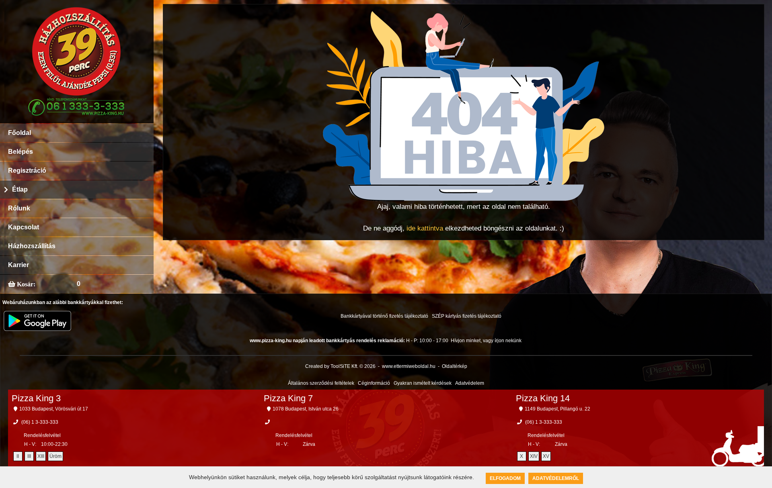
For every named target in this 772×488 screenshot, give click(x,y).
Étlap (20, 189)
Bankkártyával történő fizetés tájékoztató (384, 316)
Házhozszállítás (31, 246)
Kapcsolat (23, 227)
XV (546, 456)
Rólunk (19, 208)
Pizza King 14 (543, 398)
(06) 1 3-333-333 (39, 422)
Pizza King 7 (288, 398)
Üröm (55, 456)
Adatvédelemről (555, 478)
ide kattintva (425, 228)
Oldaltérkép (454, 366)
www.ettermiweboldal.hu (408, 366)
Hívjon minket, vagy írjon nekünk (486, 340)
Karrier (18, 264)
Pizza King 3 (36, 398)
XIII (40, 456)
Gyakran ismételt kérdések (423, 383)
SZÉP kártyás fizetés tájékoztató (466, 316)
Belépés (20, 151)
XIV (534, 456)
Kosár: (25, 284)
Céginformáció (374, 383)
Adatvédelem (469, 383)
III (29, 456)
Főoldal (19, 132)
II (17, 456)
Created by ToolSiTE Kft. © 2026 (340, 366)
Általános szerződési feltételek (321, 383)
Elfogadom (505, 478)
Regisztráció (27, 170)
